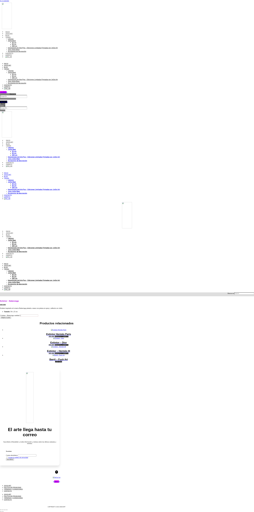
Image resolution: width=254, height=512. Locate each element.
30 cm (14, 42)
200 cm (14, 46)
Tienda (8, 37)
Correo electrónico (12, 455)
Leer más (58, 362)
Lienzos (10, 39)
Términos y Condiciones (13, 489)
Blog (7, 35)
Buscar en (13, 94)
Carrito (8, 55)
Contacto (9, 53)
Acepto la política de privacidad (18, 457)
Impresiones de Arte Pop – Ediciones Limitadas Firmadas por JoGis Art (33, 48)
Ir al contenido (4, 1)
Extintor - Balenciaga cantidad (9, 315)
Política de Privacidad (12, 487)
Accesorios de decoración (17, 51)
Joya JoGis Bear (14, 49)
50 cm (14, 44)
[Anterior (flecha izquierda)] (1, 511)
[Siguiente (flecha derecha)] (3, 511)
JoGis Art (9, 33)
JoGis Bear (12, 41)
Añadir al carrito (5, 317)
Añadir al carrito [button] (61, 336)
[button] (41, 60)
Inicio (7, 32)
